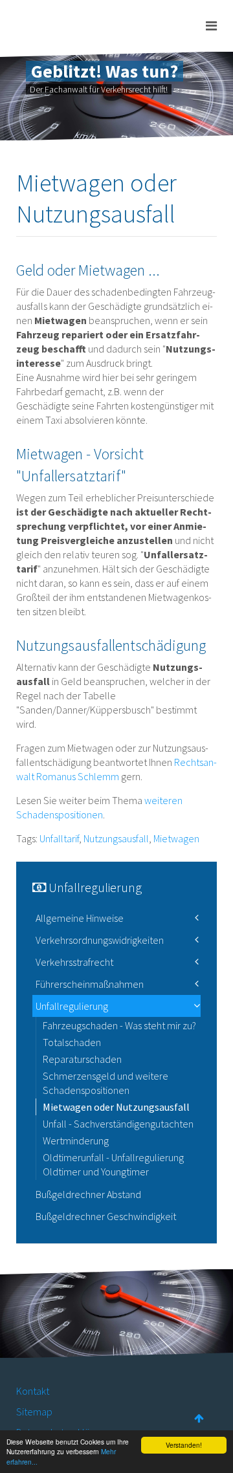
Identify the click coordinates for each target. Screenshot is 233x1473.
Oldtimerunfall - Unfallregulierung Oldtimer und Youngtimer (113, 1164)
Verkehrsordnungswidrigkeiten (100, 939)
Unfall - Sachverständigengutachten (118, 1123)
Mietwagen (176, 838)
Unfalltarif (59, 838)
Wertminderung (76, 1140)
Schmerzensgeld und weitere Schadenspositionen (105, 1083)
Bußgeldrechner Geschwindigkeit (106, 1216)
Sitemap (34, 1411)
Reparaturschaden (82, 1059)
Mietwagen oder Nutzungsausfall (116, 1106)
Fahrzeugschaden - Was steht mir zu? (119, 1025)
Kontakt (32, 1390)
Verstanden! (184, 1445)
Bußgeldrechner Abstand (88, 1194)
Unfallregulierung (72, 1005)
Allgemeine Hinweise (80, 917)
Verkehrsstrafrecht (74, 961)
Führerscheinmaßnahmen (90, 983)
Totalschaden (72, 1042)
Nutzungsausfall (116, 838)
